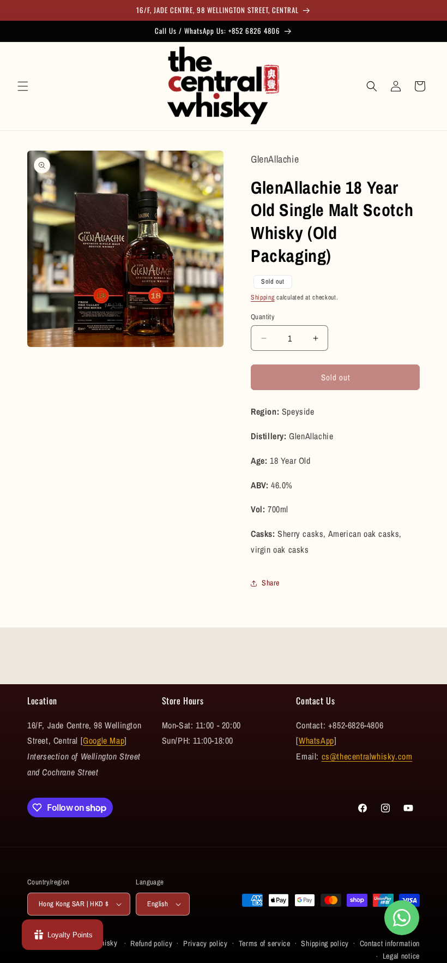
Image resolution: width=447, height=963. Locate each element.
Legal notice (401, 956)
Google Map (103, 740)
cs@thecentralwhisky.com (367, 756)
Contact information (390, 943)
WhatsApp (316, 740)
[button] (23, 86)
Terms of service (265, 943)
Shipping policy (325, 943)
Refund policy (151, 943)
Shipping (263, 297)
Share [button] (271, 583)
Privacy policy (205, 943)
